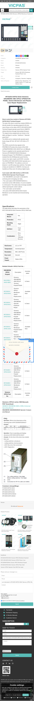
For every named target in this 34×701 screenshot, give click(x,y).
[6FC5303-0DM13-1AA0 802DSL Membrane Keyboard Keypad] (25, 521)
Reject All (8, 694)
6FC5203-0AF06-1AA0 (7, 327)
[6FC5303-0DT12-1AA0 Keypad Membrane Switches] (9, 541)
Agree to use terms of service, (13, 600)
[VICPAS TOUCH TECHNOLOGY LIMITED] (17, 5)
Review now (20, 506)
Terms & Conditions (20, 600)
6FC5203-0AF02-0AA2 (7, 315)
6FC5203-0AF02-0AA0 (7, 292)
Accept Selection (17, 694)
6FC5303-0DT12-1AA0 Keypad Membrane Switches (8, 550)
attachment (6, 598)
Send (17, 604)
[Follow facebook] (4, 1)
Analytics (14, 697)
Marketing (28, 697)
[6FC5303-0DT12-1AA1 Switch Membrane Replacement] (25, 541)
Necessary (7, 697)
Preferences (21, 697)
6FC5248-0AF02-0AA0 (7, 371)
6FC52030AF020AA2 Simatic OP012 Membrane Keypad (14, 562)
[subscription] (26, 624)
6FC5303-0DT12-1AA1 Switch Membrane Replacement (24, 550)
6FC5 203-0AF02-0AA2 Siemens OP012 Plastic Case (13, 560)
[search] (31, 10)
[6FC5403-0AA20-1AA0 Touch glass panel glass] (9, 521)
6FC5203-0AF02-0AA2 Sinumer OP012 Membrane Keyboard (14, 557)
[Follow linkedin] (7, 1)
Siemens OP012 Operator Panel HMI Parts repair (12, 567)
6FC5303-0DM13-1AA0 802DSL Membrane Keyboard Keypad (25, 531)
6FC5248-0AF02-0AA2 (7, 384)
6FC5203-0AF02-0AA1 (7, 303)
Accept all (25, 694)
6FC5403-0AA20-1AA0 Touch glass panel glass (8, 531)
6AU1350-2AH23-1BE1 (7, 281)
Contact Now (15, 87)
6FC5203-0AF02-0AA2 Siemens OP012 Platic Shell (12, 564)
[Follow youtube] (2, 1)
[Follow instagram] (9, 1)
